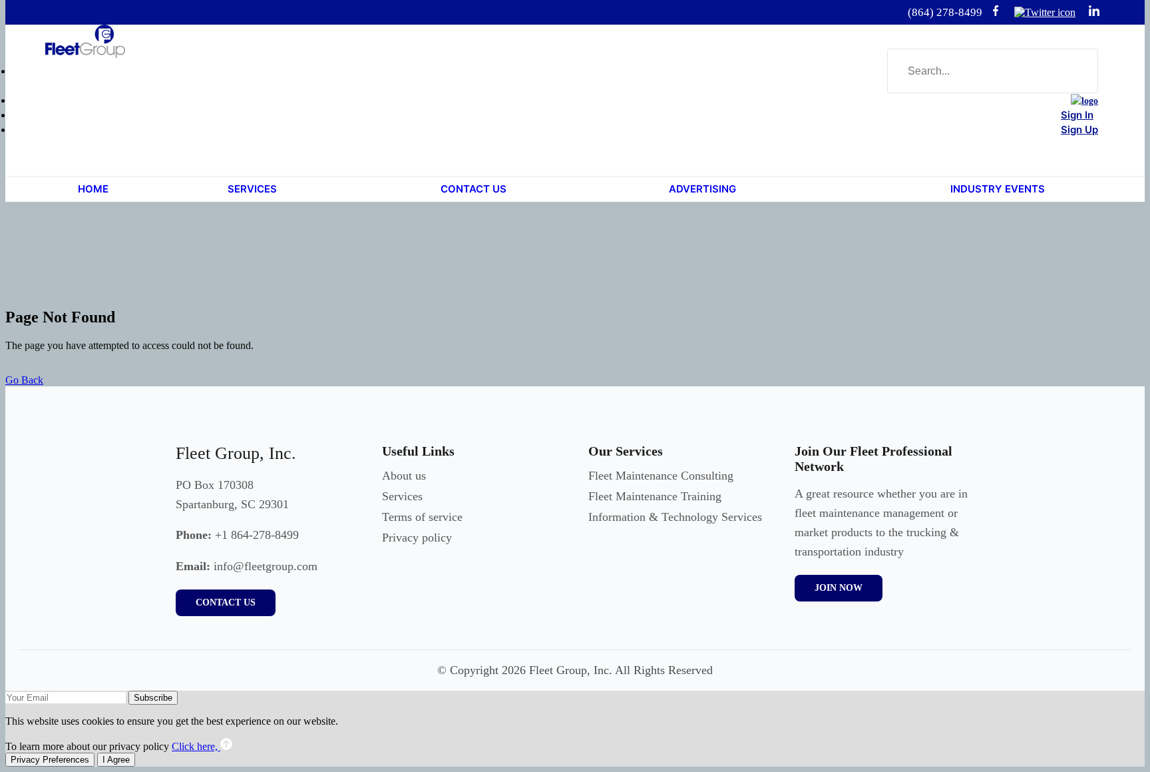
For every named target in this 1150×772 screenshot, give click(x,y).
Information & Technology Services (675, 517)
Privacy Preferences (50, 760)
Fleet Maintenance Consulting (660, 475)
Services (402, 496)
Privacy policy (417, 537)
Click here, (196, 746)
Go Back (24, 380)
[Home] (1084, 101)
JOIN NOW (838, 588)
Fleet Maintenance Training (654, 496)
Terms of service (422, 517)
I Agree (116, 760)
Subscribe (153, 698)
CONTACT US (226, 602)
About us (404, 475)
